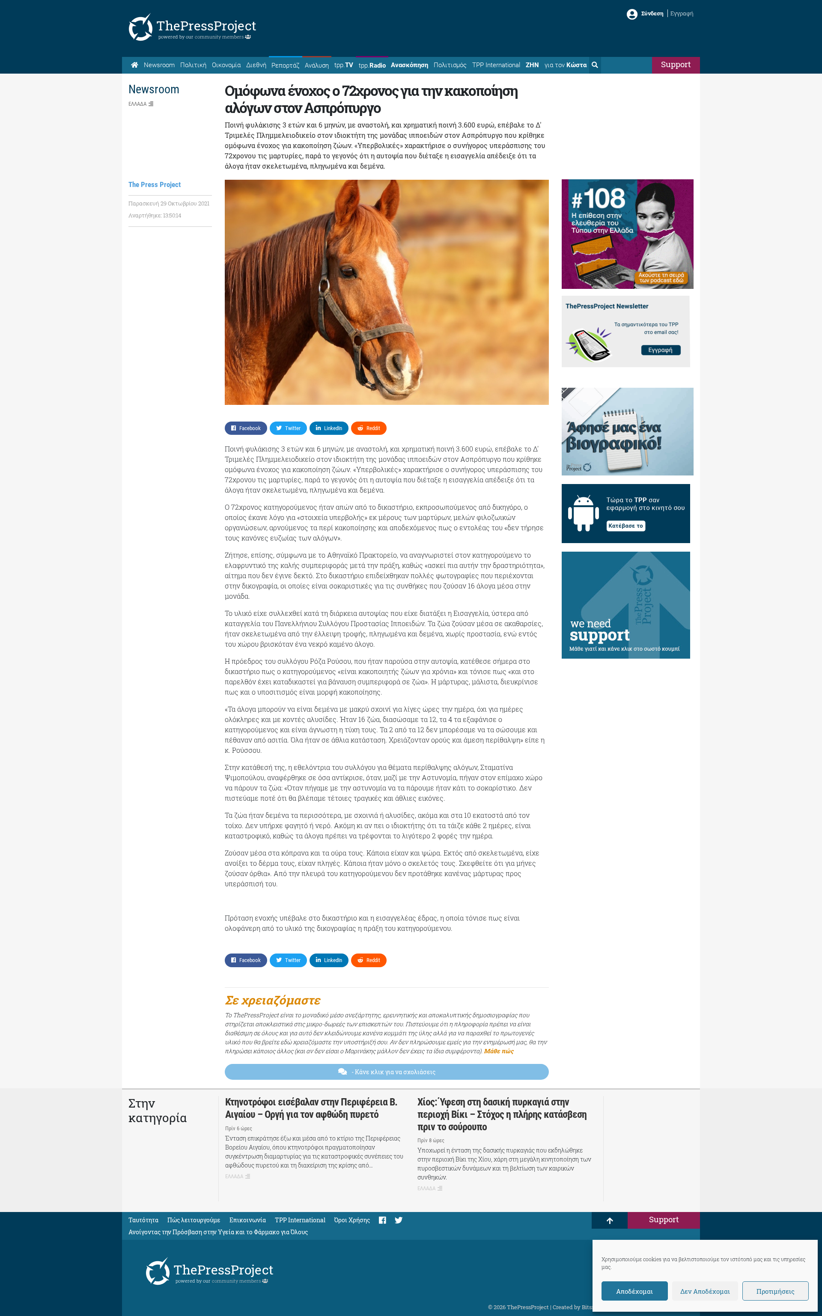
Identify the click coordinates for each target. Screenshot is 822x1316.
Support (676, 64)
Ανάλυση (317, 65)
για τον (566, 65)
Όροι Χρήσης (352, 1220)
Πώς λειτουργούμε (193, 1220)
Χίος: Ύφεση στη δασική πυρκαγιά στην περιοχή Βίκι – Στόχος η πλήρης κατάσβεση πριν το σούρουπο (502, 1114)
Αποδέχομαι (634, 1291)
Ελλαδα (137, 104)
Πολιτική (193, 65)
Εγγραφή (682, 13)
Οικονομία (226, 65)
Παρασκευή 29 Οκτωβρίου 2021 (168, 203)
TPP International (496, 65)
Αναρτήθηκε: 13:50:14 (154, 215)
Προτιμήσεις (775, 1291)
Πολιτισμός (450, 65)
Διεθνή (256, 65)
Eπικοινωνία (247, 1220)
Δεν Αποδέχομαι (705, 1291)
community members (220, 36)
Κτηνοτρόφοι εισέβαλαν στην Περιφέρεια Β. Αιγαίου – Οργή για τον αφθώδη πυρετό (311, 1108)
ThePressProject (206, 25)
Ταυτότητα (143, 1220)
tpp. (343, 65)
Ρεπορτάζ (285, 65)
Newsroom (159, 65)
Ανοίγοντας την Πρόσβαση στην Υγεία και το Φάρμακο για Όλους (218, 1232)
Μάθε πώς (498, 1051)
